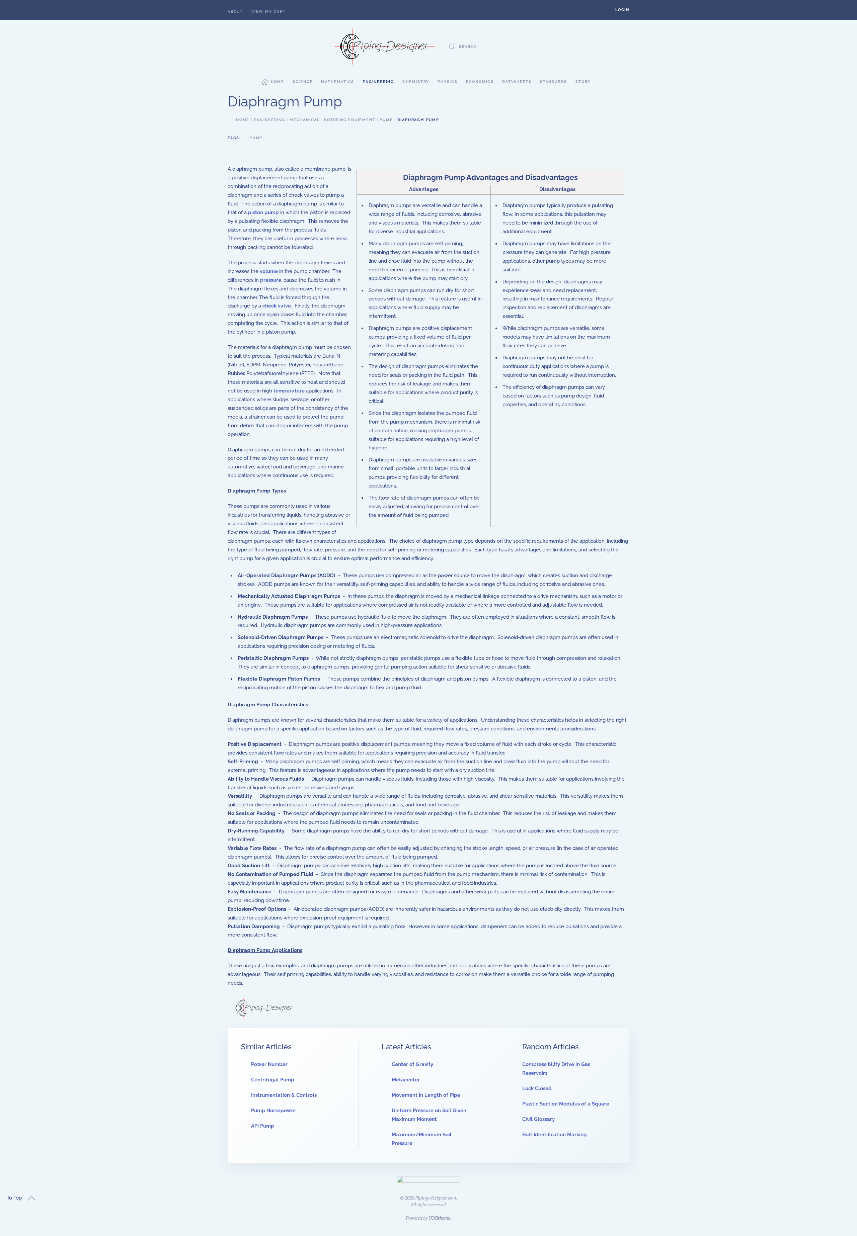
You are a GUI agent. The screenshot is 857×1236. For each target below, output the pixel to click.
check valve (276, 306)
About (235, 11)
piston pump (263, 212)
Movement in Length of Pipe (426, 1095)
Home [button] (277, 82)
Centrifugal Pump (272, 1080)
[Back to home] (385, 46)
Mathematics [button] (337, 82)
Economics (480, 82)
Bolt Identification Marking (554, 1135)
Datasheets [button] (517, 82)
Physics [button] (448, 82)
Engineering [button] (378, 82)
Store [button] (583, 82)
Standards (553, 82)
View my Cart (268, 11)
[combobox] (484, 46)
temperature (289, 391)
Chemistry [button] (415, 82)
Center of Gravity (412, 1064)
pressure (270, 280)
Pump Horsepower (273, 1111)
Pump (255, 138)
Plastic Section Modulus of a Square (565, 1104)
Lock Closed (537, 1088)
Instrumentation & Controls (284, 1095)
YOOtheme (439, 1218)
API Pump (262, 1126)
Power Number (269, 1064)
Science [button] (303, 82)
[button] (622, 10)
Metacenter (406, 1080)
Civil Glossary (538, 1119)
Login (622, 10)
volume (269, 271)
